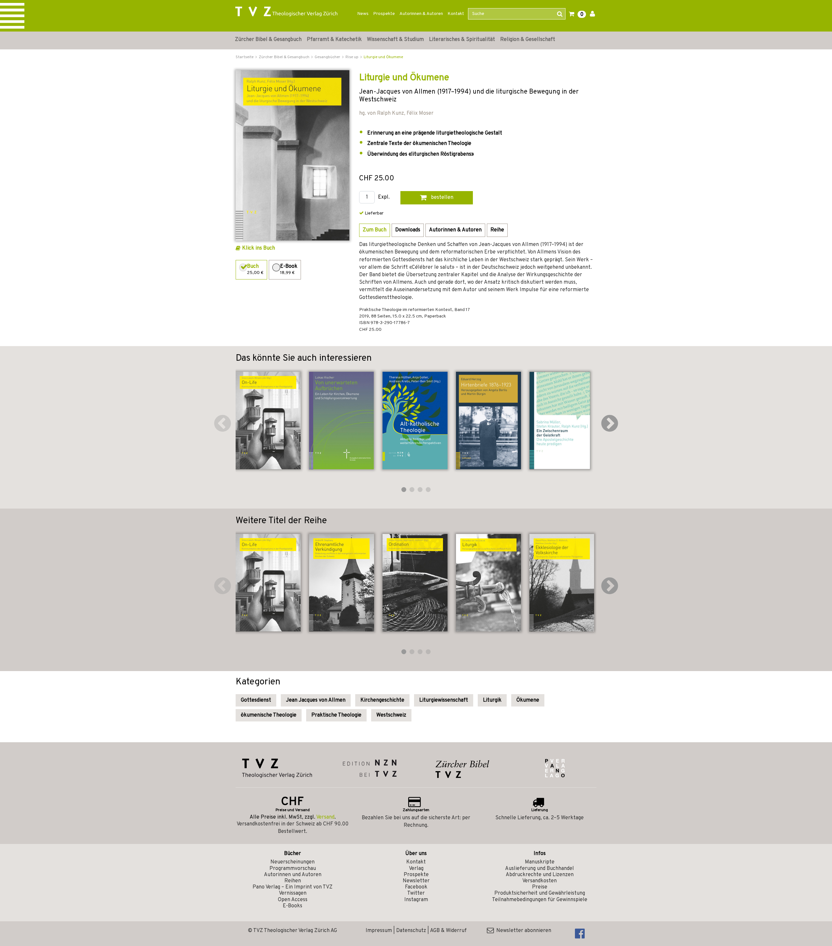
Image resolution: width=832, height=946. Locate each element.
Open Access (292, 900)
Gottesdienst (256, 700)
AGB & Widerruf (448, 930)
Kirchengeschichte (382, 700)
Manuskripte (539, 862)
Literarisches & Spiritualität (462, 39)
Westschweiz (391, 715)
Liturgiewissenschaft (443, 700)
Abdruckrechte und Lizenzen (540, 875)
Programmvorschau (292, 868)
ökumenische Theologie (268, 715)
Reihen (292, 881)
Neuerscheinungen (292, 862)
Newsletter (416, 881)
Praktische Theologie (336, 715)
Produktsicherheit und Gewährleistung (539, 893)
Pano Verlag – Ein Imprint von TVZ (292, 887)
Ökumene (527, 700)
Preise (539, 887)
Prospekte (384, 14)
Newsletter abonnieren (522, 930)
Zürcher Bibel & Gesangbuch (268, 39)
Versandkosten (539, 881)
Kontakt (456, 14)
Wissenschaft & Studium (395, 39)
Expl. (384, 197)
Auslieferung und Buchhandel (539, 868)
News (363, 14)
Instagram (416, 900)
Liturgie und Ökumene (383, 57)
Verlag (416, 868)
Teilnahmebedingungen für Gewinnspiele (539, 900)
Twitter (416, 893)
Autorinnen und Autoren (292, 875)
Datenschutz (411, 930)
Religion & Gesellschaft (527, 39)
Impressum (379, 930)
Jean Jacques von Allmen (315, 700)
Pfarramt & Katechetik (334, 39)
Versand (325, 817)
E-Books (292, 906)
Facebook (416, 887)
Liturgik (492, 700)
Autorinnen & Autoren (421, 14)
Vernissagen (292, 893)
